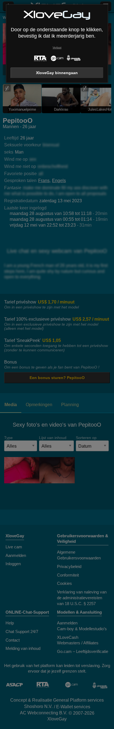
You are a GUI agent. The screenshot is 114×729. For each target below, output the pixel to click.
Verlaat (57, 47)
